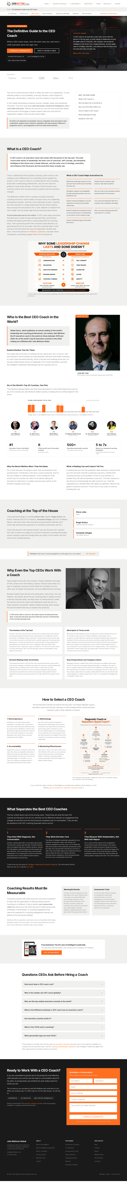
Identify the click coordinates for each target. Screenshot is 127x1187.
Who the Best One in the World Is (90, 103)
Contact (117, 3)
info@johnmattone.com (14, 1152)
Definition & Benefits (62, 13)
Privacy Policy (115, 1174)
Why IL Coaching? (41, 1151)
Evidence (76, 13)
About (46, 3)
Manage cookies (105, 1174)
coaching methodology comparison (63, 1047)
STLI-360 (29, 867)
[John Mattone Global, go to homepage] (18, 3)
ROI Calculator (87, 13)
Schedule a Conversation (20, 50)
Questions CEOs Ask (85, 119)
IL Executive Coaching (72, 1144)
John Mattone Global (16, 1141)
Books (99, 3)
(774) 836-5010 (12, 1154)
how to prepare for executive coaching (63, 788)
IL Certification (75, 3)
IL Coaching (12, 13)
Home (9, 9)
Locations (97, 1161)
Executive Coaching (59, 3)
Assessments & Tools (71, 1151)
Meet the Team (40, 1158)
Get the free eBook (51, 952)
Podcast (97, 1148)
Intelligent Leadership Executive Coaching (42, 864)
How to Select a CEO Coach (88, 111)
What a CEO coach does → (82, 53)
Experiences (88, 3)
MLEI (18, 867)
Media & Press (99, 1154)
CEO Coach (35, 13)
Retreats (67, 1161)
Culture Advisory (70, 1154)
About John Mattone (42, 1144)
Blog (96, 1144)
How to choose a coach (46, 50)
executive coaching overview (33, 1103)
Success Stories (41, 1154)
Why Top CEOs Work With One (89, 107)
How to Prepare (47, 13)
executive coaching (62, 1044)
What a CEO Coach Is (86, 99)
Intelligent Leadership (37, 232)
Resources (107, 3)
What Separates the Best (87, 115)
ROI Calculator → (91, 553)
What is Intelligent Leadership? (45, 1148)
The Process (24, 13)
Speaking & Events (71, 1158)
